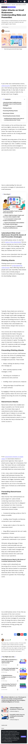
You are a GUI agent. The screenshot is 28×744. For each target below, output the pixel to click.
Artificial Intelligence (14, 711)
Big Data (22, 684)
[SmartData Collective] (5, 1)
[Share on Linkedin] (25, 634)
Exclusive (4, 7)
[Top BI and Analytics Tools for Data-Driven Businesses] (14, 203)
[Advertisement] (14, 66)
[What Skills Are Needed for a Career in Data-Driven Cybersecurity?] (23, 661)
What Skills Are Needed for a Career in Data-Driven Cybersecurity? (9, 661)
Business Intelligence (24, 674)
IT (8, 7)
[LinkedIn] (26, 640)
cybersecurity (5, 86)
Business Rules (23, 676)
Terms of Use (16, 738)
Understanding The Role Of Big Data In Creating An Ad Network (8, 685)
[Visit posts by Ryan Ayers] (2, 640)
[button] (23, 736)
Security (13, 7)
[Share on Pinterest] (21, 634)
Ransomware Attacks (8, 113)
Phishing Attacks (7, 108)
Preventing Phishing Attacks (10, 110)
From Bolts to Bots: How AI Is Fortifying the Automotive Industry (17, 716)
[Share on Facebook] (15, 634)
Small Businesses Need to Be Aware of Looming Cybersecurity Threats (14, 119)
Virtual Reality (22, 671)
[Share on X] (18, 634)
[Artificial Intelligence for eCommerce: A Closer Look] (5, 709)
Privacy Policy (8, 738)
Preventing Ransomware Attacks (11, 116)
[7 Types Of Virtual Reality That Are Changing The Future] (23, 670)
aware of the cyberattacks (13, 242)
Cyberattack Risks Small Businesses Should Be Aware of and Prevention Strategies (12, 104)
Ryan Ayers (7, 31)
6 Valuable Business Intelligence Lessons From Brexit (8, 677)
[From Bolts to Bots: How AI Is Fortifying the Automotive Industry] (5, 716)
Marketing (23, 687)
